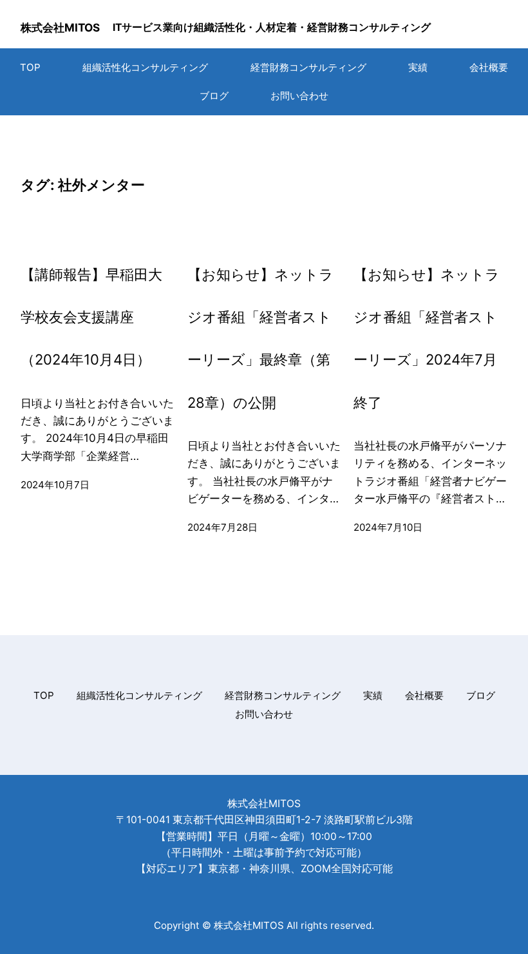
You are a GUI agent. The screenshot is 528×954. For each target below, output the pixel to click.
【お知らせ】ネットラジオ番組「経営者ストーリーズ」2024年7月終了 (427, 338)
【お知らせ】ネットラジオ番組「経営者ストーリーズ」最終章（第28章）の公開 (260, 338)
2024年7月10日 (388, 527)
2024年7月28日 (222, 527)
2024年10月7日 (55, 485)
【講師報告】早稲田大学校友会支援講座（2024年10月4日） (91, 317)
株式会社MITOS (60, 27)
